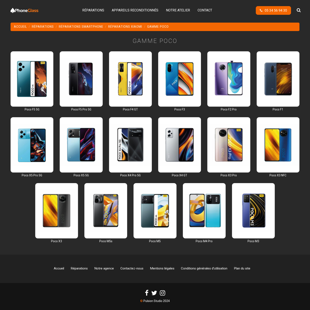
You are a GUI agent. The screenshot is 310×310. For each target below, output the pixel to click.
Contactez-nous (131, 268)
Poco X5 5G (81, 175)
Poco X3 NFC (278, 175)
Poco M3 (253, 241)
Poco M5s (105, 241)
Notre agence (104, 268)
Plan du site (242, 268)
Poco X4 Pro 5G (130, 175)
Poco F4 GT (130, 109)
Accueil (59, 268)
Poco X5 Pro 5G (32, 175)
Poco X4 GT (179, 175)
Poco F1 (278, 109)
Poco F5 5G (32, 109)
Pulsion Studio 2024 (156, 301)
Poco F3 (179, 109)
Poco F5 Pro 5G (81, 109)
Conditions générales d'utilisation (204, 268)
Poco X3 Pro (229, 175)
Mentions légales (162, 268)
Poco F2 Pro (229, 109)
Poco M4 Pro (204, 241)
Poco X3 (56, 241)
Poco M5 (155, 241)
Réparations (79, 268)
